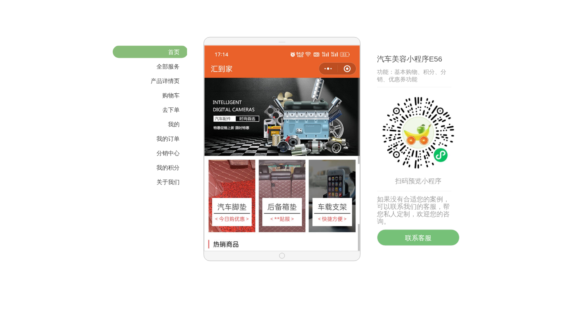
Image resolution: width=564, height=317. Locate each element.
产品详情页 (165, 81)
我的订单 (168, 138)
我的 (174, 124)
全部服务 (168, 66)
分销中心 (168, 153)
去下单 (171, 109)
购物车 (171, 95)
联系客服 (418, 237)
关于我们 (168, 182)
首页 (174, 52)
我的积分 (168, 167)
